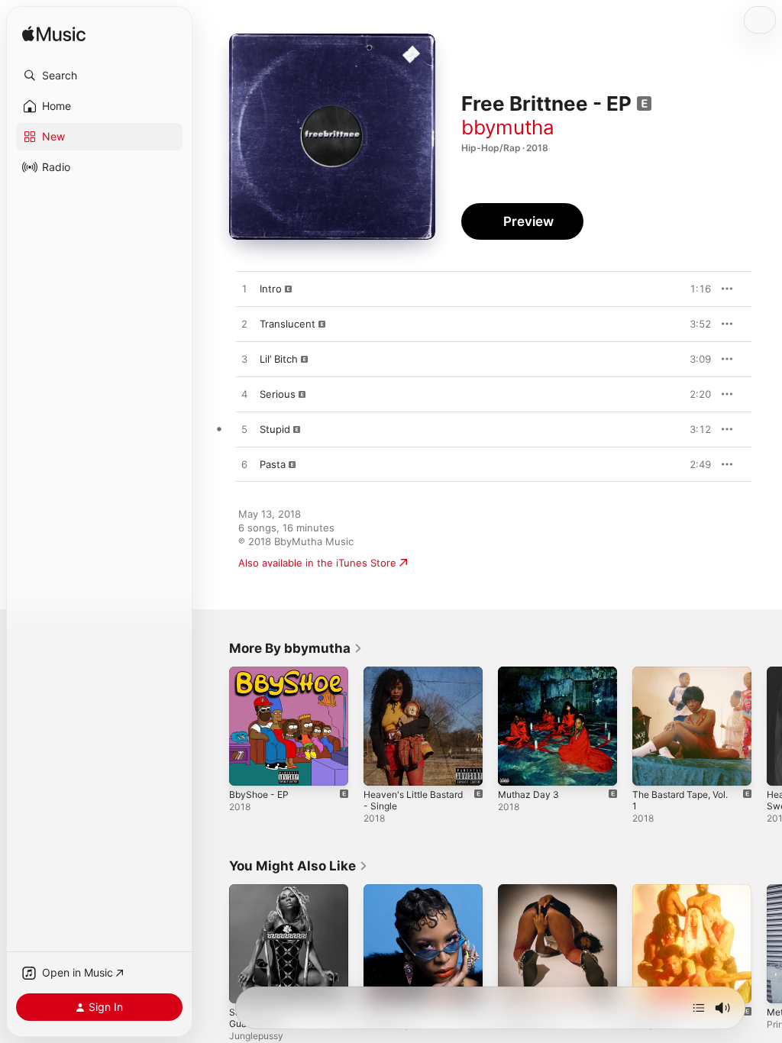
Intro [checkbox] (271, 289)
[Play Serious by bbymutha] (244, 395)
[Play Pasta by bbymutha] (244, 465)
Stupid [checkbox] (275, 429)
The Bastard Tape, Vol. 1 (680, 800)
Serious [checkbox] (278, 394)
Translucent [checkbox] (287, 324)
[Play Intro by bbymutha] (244, 289)
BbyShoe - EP (259, 794)
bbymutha (507, 127)
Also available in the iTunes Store (317, 563)
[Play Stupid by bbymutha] (244, 430)
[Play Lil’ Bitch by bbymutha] (244, 360)
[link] (296, 648)
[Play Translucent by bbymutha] (244, 324)
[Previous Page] (214, 726)
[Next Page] (766, 726)
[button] (99, 76)
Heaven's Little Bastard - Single (413, 800)
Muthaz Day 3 (528, 794)
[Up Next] (699, 1008)
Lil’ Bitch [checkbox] (279, 359)
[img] (54, 35)
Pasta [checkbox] (273, 464)
